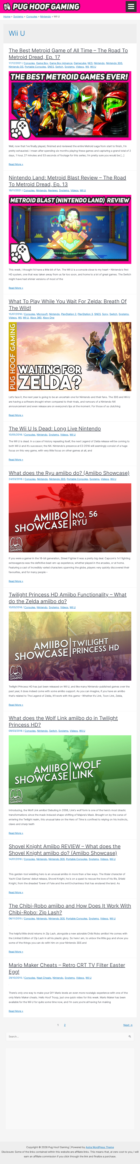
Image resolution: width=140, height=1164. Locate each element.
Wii (87, 66)
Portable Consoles (35, 66)
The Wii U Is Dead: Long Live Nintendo (55, 428)
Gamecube (80, 63)
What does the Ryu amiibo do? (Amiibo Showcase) (69, 473)
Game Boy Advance (61, 63)
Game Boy (42, 63)
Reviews (53, 190)
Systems (70, 66)
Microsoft (42, 314)
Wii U (93, 66)
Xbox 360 (35, 317)
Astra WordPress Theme (100, 1147)
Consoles (29, 63)
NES (90, 63)
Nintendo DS (16, 66)
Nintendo (99, 63)
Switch (59, 66)
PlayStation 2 (68, 314)
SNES (50, 66)
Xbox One (48, 317)
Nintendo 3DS (114, 63)
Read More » (16, 164)
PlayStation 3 (85, 314)
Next (128, 1025)
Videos (80, 66)
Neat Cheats (44, 977)
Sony (105, 314)
